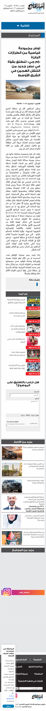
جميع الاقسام (21, 674)
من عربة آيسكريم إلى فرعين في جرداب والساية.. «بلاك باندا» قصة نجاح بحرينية (33, 534)
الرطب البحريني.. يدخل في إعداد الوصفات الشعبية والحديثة (34, 518)
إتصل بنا (18, 667)
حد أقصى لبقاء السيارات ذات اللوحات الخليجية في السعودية (34, 466)
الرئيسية (37, 659)
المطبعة (38, 674)
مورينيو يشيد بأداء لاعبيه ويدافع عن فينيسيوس (17, 329)
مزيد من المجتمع (23, 550)
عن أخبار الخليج (36, 667)
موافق (8, 706)
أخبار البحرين (21, 659)
